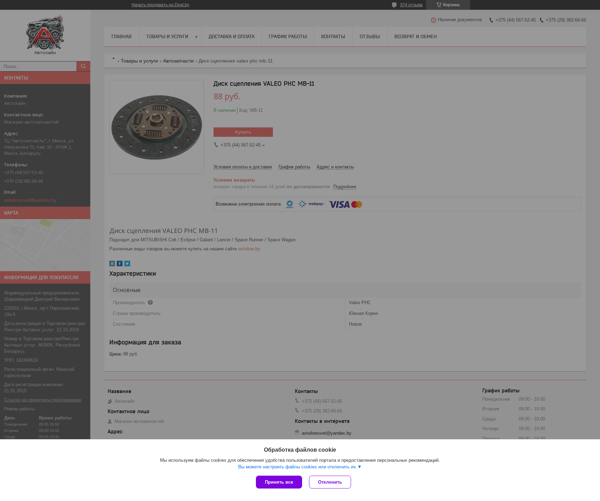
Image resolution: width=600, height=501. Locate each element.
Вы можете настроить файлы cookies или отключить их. (297, 466)
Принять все (279, 482)
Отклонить (330, 482)
